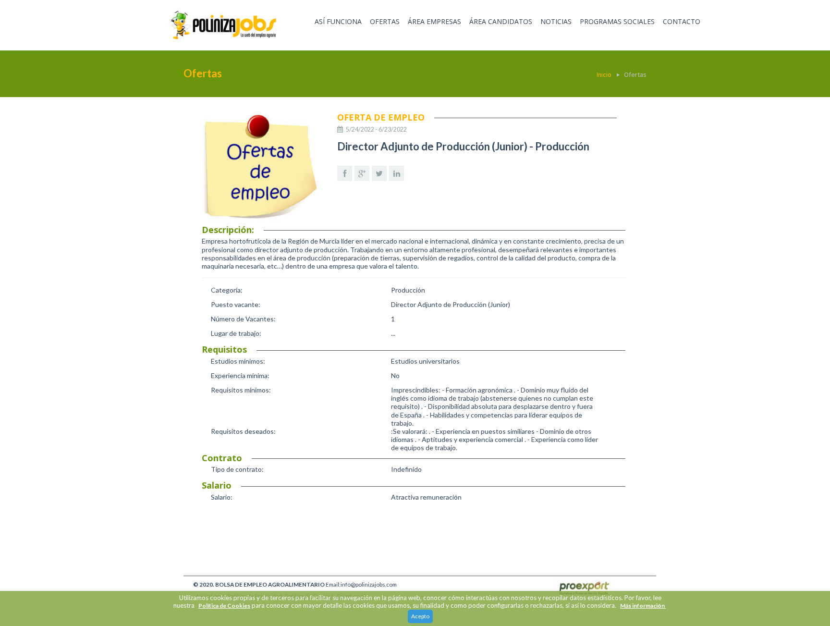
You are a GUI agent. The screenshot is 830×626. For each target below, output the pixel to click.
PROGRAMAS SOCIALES (617, 21)
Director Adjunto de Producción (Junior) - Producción (463, 146)
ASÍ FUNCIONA (338, 21)
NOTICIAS (556, 21)
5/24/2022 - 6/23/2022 (376, 129)
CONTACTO (681, 21)
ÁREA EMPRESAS (434, 21)
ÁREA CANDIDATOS (500, 21)
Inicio (604, 74)
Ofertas (635, 74)
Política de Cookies (224, 605)
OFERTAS (385, 21)
